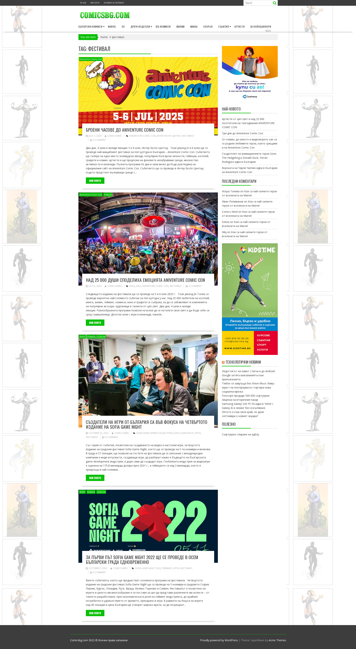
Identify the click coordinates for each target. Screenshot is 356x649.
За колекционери (260, 26)
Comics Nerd (114, 135)
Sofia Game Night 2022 (148, 568)
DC (123, 26)
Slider (82, 336)
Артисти (239, 26)
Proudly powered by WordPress (219, 640)
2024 (131, 286)
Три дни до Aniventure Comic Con (242, 133)
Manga (194, 26)
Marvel (112, 26)
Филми (180, 26)
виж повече (95, 180)
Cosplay (208, 26)
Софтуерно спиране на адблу (240, 434)
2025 (138, 286)
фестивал (188, 135)
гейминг (167, 568)
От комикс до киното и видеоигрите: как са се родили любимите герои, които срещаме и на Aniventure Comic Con (249, 143)
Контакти (95, 2)
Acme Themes (277, 640)
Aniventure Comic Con (91, 59)
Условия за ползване (114, 2)
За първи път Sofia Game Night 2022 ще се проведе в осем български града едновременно (142, 559)
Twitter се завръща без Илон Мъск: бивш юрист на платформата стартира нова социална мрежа (248, 387)
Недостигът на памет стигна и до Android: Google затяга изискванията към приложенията (248, 375)
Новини (108, 194)
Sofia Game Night (184, 433)
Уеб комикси (163, 26)
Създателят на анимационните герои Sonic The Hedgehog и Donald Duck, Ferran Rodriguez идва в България (249, 158)
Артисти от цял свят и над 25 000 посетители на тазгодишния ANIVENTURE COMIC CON (248, 123)
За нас (83, 2)
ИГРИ (198, 433)
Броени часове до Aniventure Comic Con (124, 129)
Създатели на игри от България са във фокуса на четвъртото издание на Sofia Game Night (146, 424)
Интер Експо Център (169, 135)
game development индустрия (154, 433)
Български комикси (90, 26)
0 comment (99, 139)
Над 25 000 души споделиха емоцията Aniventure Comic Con (145, 279)
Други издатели (140, 26)
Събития (223, 26)
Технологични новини (243, 362)
